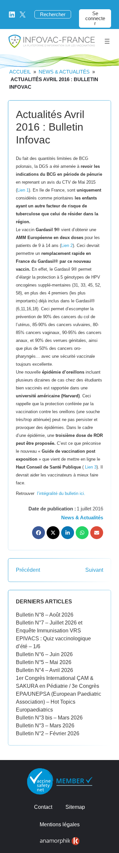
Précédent (28, 570)
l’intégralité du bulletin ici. (61, 493)
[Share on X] (53, 532)
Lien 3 (91, 467)
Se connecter (95, 18)
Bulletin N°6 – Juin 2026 (44, 654)
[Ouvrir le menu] (107, 41)
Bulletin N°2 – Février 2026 (47, 733)
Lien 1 (23, 190)
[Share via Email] (96, 532)
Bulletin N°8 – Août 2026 (44, 615)
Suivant (94, 570)
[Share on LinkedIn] (67, 532)
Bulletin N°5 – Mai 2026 (43, 662)
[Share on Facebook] (38, 532)
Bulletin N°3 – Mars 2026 (45, 725)
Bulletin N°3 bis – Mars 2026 (49, 717)
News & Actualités (64, 72)
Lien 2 (67, 245)
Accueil (20, 72)
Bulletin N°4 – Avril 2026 (44, 670)
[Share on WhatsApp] (82, 532)
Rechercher (52, 14)
